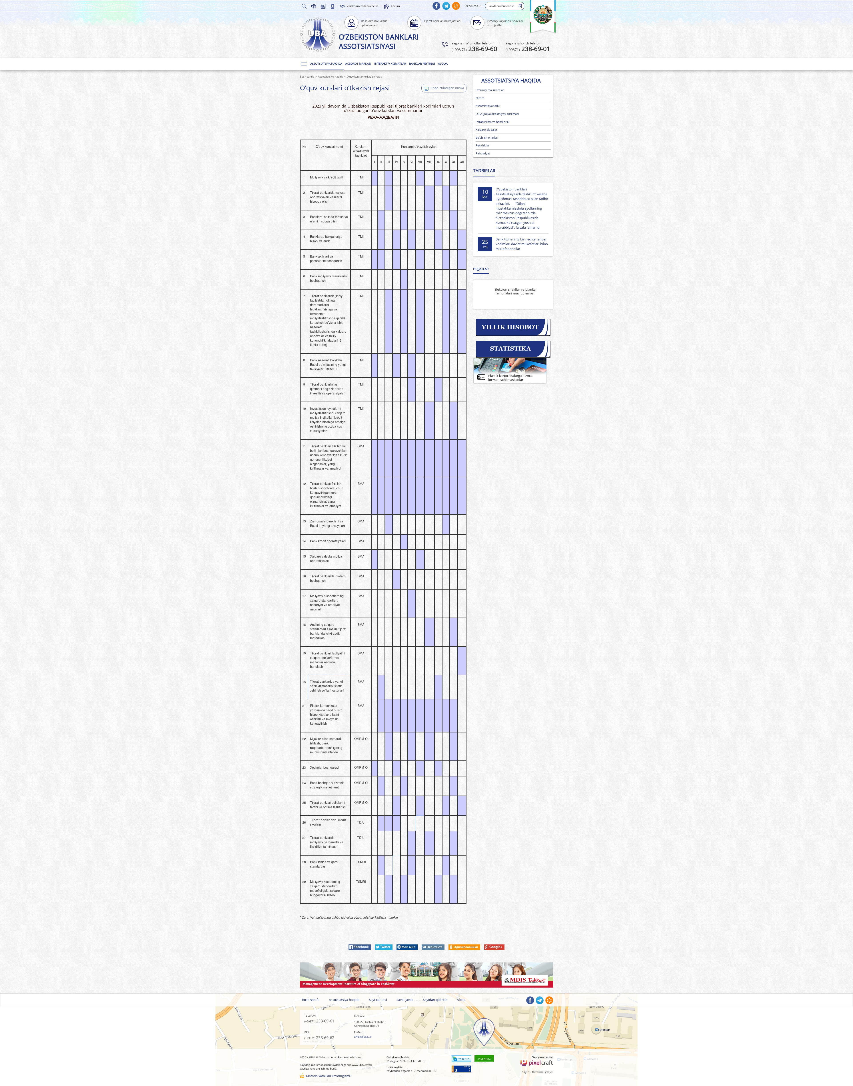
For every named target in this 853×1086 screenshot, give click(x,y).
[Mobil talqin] (333, 6)
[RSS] (323, 6)
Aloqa (443, 64)
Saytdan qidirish (435, 1000)
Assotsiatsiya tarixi (488, 106)
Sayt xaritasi (378, 1000)
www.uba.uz (359, 1065)
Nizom (480, 98)
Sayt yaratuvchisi (542, 1057)
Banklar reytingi (422, 64)
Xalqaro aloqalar (486, 130)
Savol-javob (405, 1000)
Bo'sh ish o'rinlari (487, 138)
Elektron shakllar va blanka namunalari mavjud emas (515, 291)
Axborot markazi (358, 64)
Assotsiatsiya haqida (326, 64)
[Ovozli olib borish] (313, 6)
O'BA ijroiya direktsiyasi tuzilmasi (497, 114)
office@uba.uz (363, 1037)
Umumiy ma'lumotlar (490, 90)
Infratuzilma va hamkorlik (492, 122)
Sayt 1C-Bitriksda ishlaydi (537, 1072)
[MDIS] (426, 974)
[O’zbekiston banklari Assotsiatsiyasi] (317, 34)
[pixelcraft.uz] (536, 1062)
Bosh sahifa (310, 1000)
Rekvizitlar (482, 145)
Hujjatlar (481, 269)
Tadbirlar (484, 171)
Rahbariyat (483, 153)
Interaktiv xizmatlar (390, 64)
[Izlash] (304, 6)
